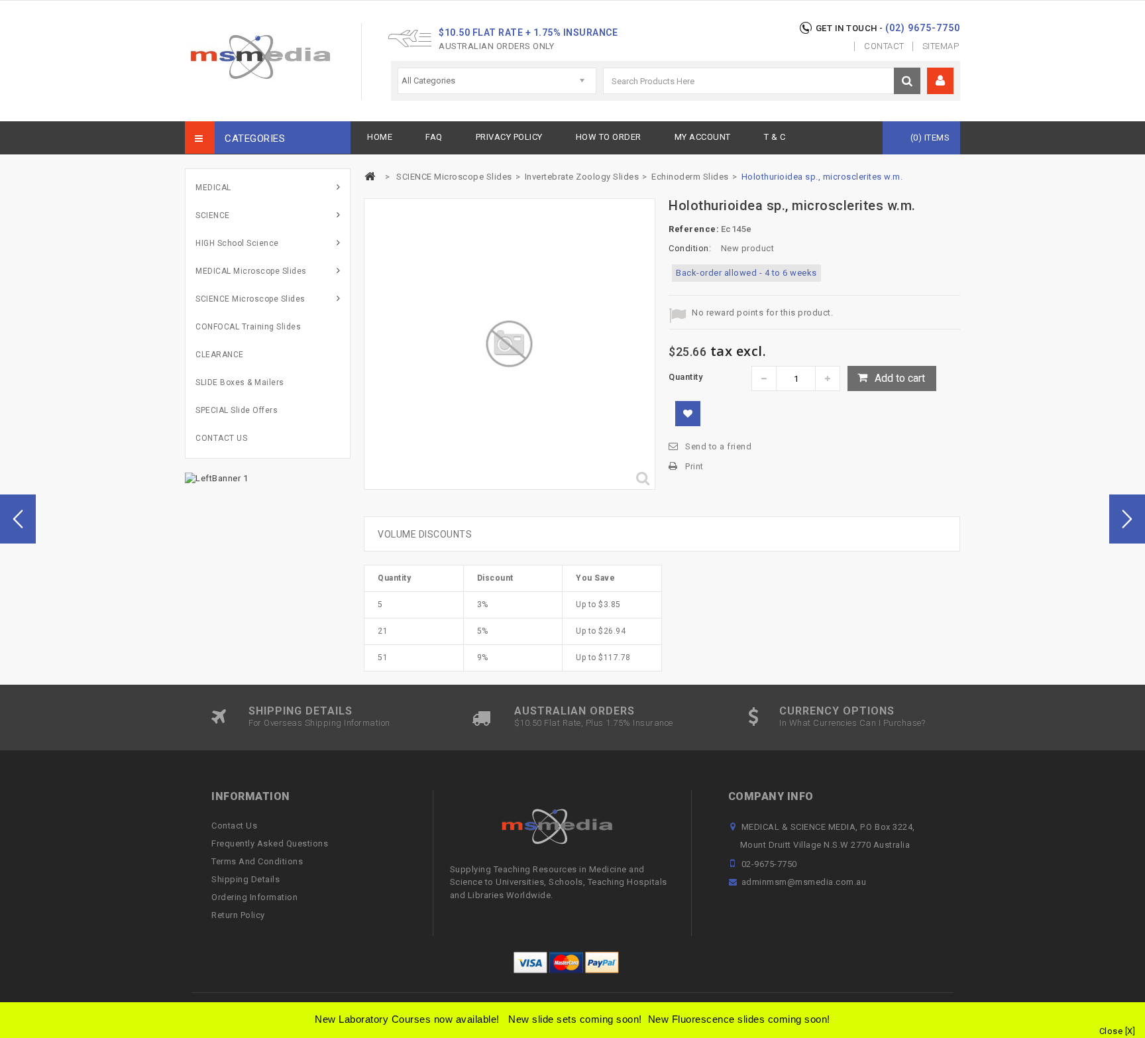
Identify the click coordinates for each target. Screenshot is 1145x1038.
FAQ (434, 137)
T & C (775, 137)
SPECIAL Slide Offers (236, 410)
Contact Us (234, 826)
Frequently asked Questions (269, 843)
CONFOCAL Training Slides (248, 326)
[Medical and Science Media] (260, 57)
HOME (379, 137)
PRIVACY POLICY (509, 137)
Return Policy (238, 915)
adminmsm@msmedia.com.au (804, 882)
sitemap (940, 46)
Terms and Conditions (257, 861)
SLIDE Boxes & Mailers (239, 382)
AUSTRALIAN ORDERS (574, 711)
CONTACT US (221, 438)
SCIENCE (212, 215)
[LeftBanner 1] (216, 478)
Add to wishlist (687, 413)
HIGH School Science (237, 243)
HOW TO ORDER (608, 137)
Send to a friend (718, 446)
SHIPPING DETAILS (300, 711)
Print (694, 466)
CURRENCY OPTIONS (837, 711)
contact (884, 46)
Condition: (690, 248)
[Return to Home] (369, 176)
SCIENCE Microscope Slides (250, 299)
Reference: (693, 229)
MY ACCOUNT (703, 137)
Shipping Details (245, 879)
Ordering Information (254, 897)
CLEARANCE (219, 354)
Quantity (685, 377)
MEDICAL (213, 187)
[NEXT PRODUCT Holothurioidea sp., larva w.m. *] (1127, 519)
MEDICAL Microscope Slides (251, 271)
